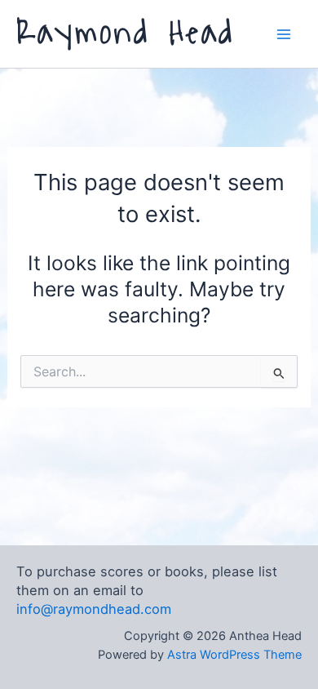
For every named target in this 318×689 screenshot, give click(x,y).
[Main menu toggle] (283, 34)
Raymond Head (125, 33)
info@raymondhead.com (93, 609)
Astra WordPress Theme (234, 654)
